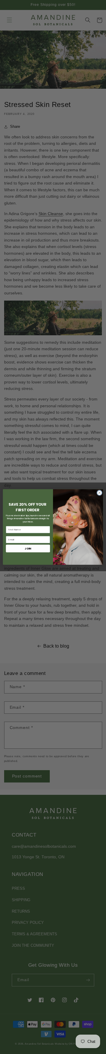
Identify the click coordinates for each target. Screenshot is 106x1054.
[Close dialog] (99, 492)
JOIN (28, 548)
